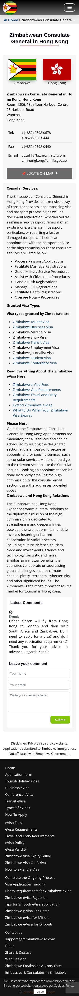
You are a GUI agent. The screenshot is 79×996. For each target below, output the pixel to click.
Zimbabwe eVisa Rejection (26, 897)
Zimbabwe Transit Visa (31, 342)
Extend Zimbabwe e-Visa (32, 405)
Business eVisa (17, 787)
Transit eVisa (15, 801)
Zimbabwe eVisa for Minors (27, 917)
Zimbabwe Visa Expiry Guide (28, 856)
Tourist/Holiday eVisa (22, 781)
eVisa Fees (13, 822)
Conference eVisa (19, 794)
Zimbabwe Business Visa (33, 327)
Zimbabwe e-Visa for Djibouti (28, 924)
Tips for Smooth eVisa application (32, 904)
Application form (18, 774)
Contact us (13, 932)
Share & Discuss (18, 952)
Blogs (9, 945)
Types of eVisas (17, 807)
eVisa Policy (14, 842)
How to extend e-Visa (22, 869)
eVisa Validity (16, 849)
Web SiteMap (15, 959)
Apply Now (66, 21)
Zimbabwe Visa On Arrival (26, 862)
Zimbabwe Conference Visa (35, 363)
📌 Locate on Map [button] (37, 173)
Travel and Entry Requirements (30, 836)
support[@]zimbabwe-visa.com (30, 939)
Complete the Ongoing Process (30, 877)
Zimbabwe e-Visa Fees (31, 384)
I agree (39, 991)
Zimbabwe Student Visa (32, 357)
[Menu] (69, 7)
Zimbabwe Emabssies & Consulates (34, 965)
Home (12, 20)
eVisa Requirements (21, 829)
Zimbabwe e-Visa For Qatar (27, 911)
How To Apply (16, 814)
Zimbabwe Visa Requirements (37, 389)
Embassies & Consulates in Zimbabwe (36, 972)
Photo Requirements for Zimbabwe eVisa (38, 891)
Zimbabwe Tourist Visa (31, 321)
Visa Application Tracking (25, 884)
